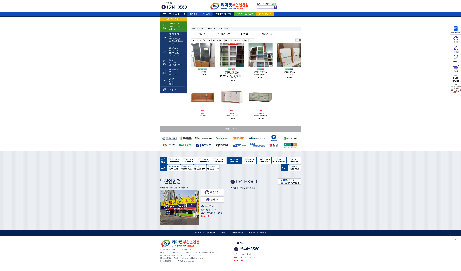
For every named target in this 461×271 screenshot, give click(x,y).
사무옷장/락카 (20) (224, 34)
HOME (259, 4)
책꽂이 (203, 113)
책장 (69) (202, 34)
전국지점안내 (210, 233)
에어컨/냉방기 (173, 62)
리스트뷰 (297, 40)
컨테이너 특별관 (173, 19)
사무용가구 (172, 90)
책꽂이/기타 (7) (267, 34)
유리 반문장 (202, 72)
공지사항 (252, 233)
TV (170, 72)
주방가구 (171, 84)
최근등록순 (237, 40)
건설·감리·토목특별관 (245, 14)
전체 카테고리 (173, 14)
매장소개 (206, 14)
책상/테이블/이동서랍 (176, 34)
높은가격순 (212, 40)
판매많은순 (195, 40)
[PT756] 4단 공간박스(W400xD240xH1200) (231, 73)
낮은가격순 (203, 40)
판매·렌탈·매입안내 (223, 14)
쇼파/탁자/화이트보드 (176, 41)
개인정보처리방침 (237, 233)
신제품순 (245, 40)
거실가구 (171, 82)
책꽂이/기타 (224, 29)
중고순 (251, 40)
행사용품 (172, 29)
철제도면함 (260, 113)
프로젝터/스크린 (174, 53)
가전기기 (172, 26)
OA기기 (179, 24)
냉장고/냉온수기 (174, 70)
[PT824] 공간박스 (289, 72)
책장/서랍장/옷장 (174, 39)
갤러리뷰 (299, 40)
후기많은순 (228, 40)
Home (194, 29)
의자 (170, 36)
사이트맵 (263, 233)
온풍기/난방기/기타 (175, 65)
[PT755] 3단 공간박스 (260, 72)
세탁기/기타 (173, 74)
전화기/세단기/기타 (175, 55)
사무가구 (172, 24)
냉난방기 (180, 26)
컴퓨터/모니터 (173, 48)
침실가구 (171, 79)
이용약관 (223, 233)
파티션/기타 (173, 44)
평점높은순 (220, 40)
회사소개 (193, 14)
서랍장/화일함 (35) (245, 34)
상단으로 (458, 239)
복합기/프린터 (173, 51)
